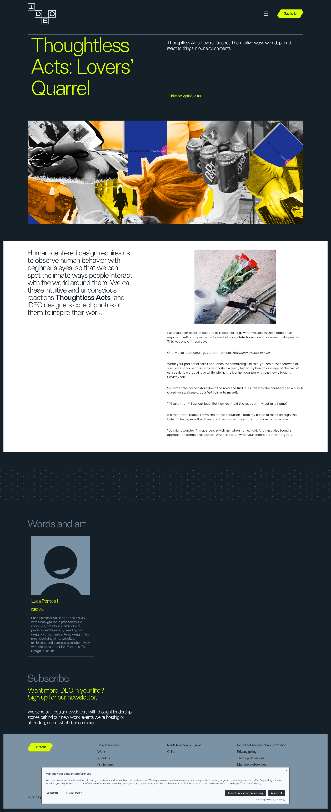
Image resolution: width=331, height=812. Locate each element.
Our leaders (105, 765)
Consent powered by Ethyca (269, 799)
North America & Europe (184, 745)
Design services (108, 745)
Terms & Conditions (250, 758)
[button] (266, 14)
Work (101, 752)
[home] (41, 13)
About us (103, 758)
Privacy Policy (74, 792)
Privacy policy (246, 752)
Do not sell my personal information (261, 745)
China (171, 752)
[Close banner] (286, 769)
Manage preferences (251, 764)
